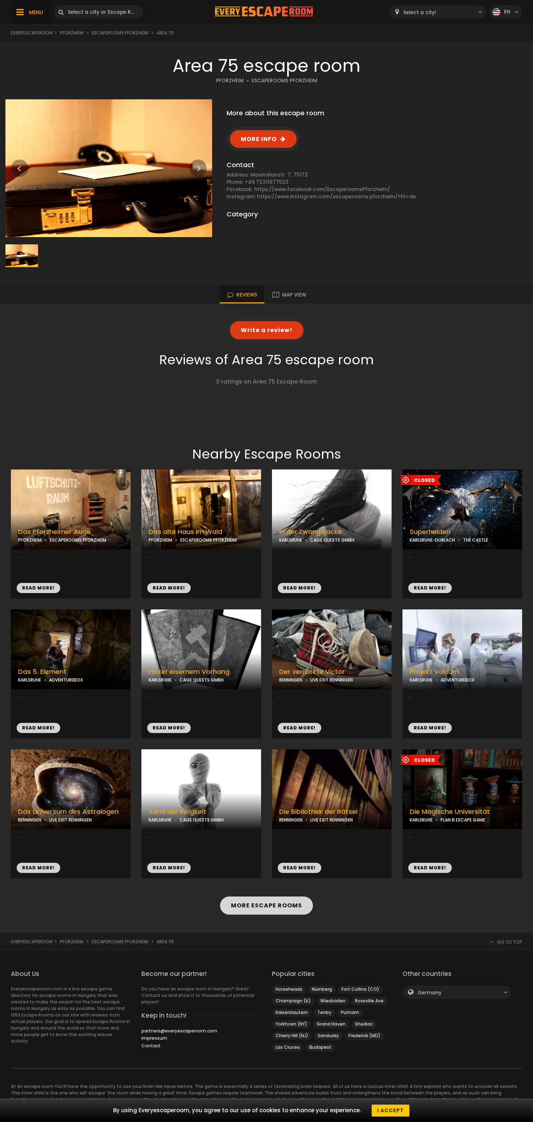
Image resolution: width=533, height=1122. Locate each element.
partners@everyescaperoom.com (179, 1031)
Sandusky (328, 1035)
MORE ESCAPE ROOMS (266, 905)
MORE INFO (259, 139)
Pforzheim (71, 33)
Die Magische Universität (450, 812)
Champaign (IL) (293, 1001)
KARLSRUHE (290, 540)
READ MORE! (38, 588)
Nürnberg (322, 989)
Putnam (350, 1012)
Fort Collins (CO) (360, 989)
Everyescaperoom (32, 33)
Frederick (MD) (364, 1035)
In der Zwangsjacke (310, 532)
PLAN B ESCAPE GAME (463, 820)
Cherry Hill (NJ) (292, 1035)
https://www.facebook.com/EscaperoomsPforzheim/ (322, 189)
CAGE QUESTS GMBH (332, 540)
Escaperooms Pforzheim (120, 33)
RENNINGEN (290, 680)
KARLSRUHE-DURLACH (432, 540)
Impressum (154, 1038)
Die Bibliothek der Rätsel (318, 812)
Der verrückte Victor (312, 672)
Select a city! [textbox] (419, 12)
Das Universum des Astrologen (68, 812)
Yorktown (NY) (291, 1024)
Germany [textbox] (430, 992)
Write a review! (267, 330)
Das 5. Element (42, 672)
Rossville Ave (369, 1001)
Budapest (320, 1047)
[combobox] (438, 12)
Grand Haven (331, 1024)
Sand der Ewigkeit (177, 812)
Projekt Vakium (434, 672)
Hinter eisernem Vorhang (189, 672)
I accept (390, 1110)
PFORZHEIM (230, 80)
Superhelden (430, 532)
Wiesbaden (333, 1001)
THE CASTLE (475, 540)
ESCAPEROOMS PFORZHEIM (284, 80)
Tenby (324, 1012)
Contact (151, 1046)
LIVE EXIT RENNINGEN (331, 680)
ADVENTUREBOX (66, 680)
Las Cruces (288, 1047)
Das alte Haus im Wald (185, 532)
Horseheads (289, 989)
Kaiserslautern (292, 1012)
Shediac (364, 1024)
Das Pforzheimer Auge (54, 532)
